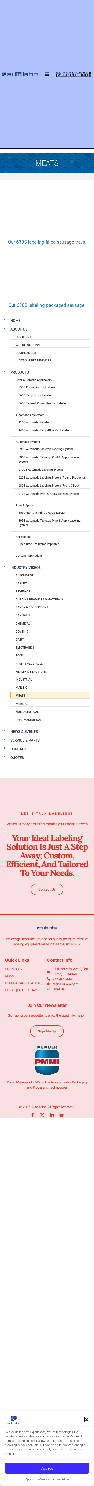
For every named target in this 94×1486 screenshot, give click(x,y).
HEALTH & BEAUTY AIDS (32, 671)
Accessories (23, 537)
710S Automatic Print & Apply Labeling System (49, 494)
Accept (47, 1468)
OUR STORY (23, 337)
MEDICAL (22, 704)
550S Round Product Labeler (37, 387)
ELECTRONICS (25, 647)
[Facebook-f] (32, 1115)
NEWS (9, 976)
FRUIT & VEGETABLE (29, 663)
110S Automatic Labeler (34, 422)
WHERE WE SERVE (28, 345)
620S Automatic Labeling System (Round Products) (52, 477)
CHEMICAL (23, 623)
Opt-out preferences (38, 1479)
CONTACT (18, 749)
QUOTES (17, 758)
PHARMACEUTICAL (28, 719)
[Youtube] (61, 1115)
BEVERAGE (23, 591)
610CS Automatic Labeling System (41, 469)
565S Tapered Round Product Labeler (43, 403)
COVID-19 (22, 631)
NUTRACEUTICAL (27, 712)
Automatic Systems (28, 442)
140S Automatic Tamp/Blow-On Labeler (44, 430)
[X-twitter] (42, 1115)
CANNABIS (23, 615)
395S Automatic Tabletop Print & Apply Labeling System (50, 459)
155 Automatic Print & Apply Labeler (42, 512)
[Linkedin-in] (52, 1115)
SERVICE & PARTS (25, 740)
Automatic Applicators (30, 415)
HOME (15, 320)
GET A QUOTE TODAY (21, 990)
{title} (56, 1479)
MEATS (20, 695)
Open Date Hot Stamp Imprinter (39, 544)
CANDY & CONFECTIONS (32, 607)
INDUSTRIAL (24, 679)
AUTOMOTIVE (25, 575)
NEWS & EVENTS (24, 731)
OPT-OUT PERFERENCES (35, 360)
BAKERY (21, 583)
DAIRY (20, 639)
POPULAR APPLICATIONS (24, 983)
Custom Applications (29, 555)
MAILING (21, 687)
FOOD (19, 655)
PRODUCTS (19, 372)
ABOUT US (18, 329)
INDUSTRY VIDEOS (25, 567)
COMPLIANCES (26, 353)
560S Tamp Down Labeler (35, 395)
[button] (86, 1419)
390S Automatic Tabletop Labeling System (46, 449)
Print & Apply (24, 505)
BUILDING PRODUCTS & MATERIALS (39, 599)
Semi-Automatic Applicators (34, 380)
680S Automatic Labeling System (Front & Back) (49, 485)
